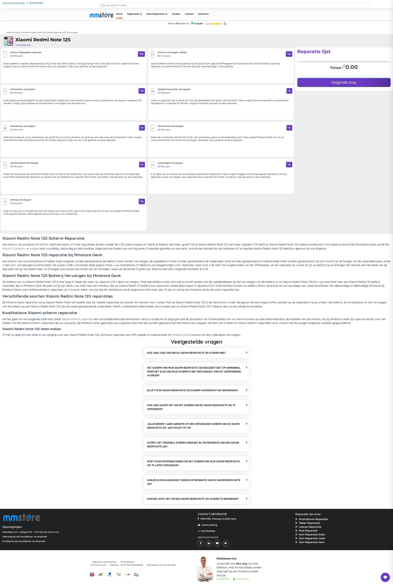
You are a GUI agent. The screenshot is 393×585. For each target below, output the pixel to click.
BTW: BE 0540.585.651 (132, 565)
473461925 (224, 579)
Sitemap (114, 565)
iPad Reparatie (308, 530)
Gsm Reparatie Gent (312, 542)
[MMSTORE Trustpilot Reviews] (185, 24)
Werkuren (203, 14)
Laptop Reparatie (310, 526)
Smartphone (23, 45)
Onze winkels (242, 579)
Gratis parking (209, 525)
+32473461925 (36, 3)
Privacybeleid (127, 562)
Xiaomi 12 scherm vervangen (20, 248)
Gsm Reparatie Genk (312, 538)
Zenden (176, 14)
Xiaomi (17, 32)
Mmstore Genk (181, 335)
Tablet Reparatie (309, 523)
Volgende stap (343, 82)
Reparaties (133, 14)
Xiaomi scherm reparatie (77, 319)
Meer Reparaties (156, 14)
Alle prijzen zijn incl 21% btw (161, 565)
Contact (189, 14)
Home (119, 14)
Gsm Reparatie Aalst (312, 534)
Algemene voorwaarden (104, 562)
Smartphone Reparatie (313, 519)
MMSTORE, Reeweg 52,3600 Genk (218, 518)
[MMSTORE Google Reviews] (216, 24)
